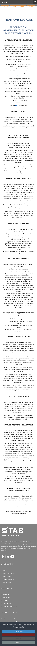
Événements (7, 597)
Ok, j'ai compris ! (18, 631)
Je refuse (18, 635)
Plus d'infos (18, 642)
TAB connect (7, 582)
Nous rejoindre (7, 576)
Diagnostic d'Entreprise (10, 606)
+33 (16, 105)
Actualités (6, 594)
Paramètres (18, 638)
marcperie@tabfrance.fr (18, 76)
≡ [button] (35, 1)
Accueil (5, 570)
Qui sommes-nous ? (9, 573)
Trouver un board (8, 579)
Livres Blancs (7, 603)
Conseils (5, 600)
